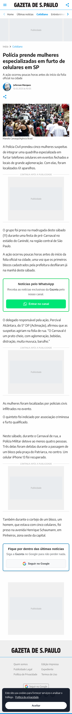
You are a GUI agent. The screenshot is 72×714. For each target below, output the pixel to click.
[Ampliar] (64, 108)
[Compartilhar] (67, 5)
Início (5, 46)
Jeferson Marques (22, 85)
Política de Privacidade (25, 674)
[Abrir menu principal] (4, 4)
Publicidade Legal (23, 669)
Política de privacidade (27, 696)
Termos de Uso (49, 674)
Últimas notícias (25, 14)
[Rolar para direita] (67, 14)
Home (10, 14)
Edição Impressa (50, 664)
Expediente (47, 669)
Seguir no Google (38, 686)
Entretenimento (59, 14)
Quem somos (21, 664)
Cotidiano (42, 14)
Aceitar (36, 705)
